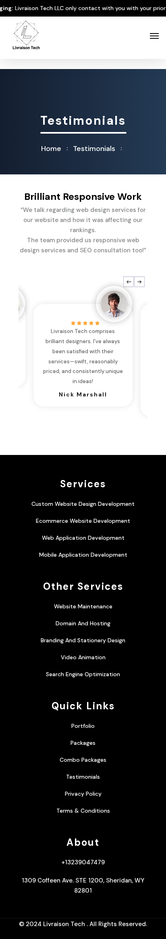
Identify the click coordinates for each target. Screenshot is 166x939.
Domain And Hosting (83, 623)
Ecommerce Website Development (83, 520)
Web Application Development (83, 537)
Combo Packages (83, 759)
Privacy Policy (83, 793)
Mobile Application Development (83, 554)
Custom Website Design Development (83, 503)
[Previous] (128, 282)
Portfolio (83, 725)
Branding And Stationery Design (83, 640)
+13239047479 (83, 862)
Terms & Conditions (83, 810)
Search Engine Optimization (83, 674)
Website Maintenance (83, 606)
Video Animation (83, 657)
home (51, 148)
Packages (83, 742)
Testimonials (83, 776)
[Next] (139, 282)
